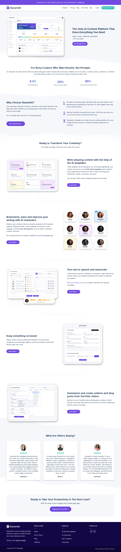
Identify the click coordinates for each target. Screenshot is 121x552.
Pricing (73, 8)
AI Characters (66, 535)
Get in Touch (84, 8)
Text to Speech (67, 539)
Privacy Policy (99, 549)
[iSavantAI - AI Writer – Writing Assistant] (13, 8)
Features (64, 8)
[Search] (91, 8)
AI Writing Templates (69, 531)
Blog (78, 8)
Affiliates (37, 542)
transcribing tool (75, 283)
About (36, 531)
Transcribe (65, 542)
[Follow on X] (94, 531)
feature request (21, 540)
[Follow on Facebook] (91, 531)
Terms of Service (110, 549)
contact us (80, 2)
